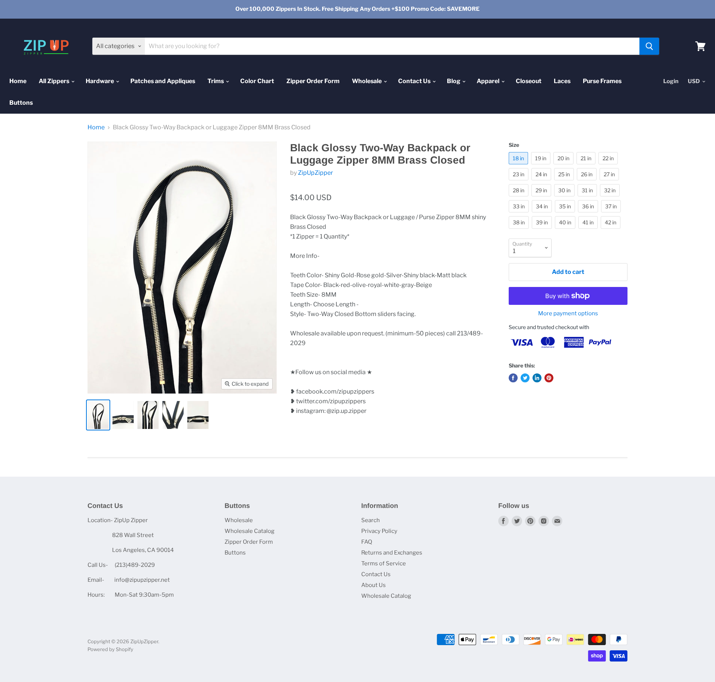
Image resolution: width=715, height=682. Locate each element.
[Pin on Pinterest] (548, 377)
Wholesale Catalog (249, 531)
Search (370, 520)
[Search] (649, 46)
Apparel (488, 81)
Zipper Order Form (313, 81)
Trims (216, 81)
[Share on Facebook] (513, 377)
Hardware (100, 81)
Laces (562, 81)
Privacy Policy (379, 531)
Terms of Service (383, 563)
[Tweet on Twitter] (525, 377)
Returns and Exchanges (391, 552)
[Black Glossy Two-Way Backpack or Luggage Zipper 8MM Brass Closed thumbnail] (98, 415)
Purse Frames (602, 81)
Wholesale (367, 81)
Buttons (21, 102)
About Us (373, 585)
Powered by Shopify (110, 649)
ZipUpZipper (315, 172)
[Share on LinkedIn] (537, 377)
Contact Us (415, 81)
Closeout (528, 81)
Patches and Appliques (162, 81)
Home (17, 81)
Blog (454, 81)
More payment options (568, 313)
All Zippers (54, 81)
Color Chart (257, 81)
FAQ (366, 542)
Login (671, 81)
